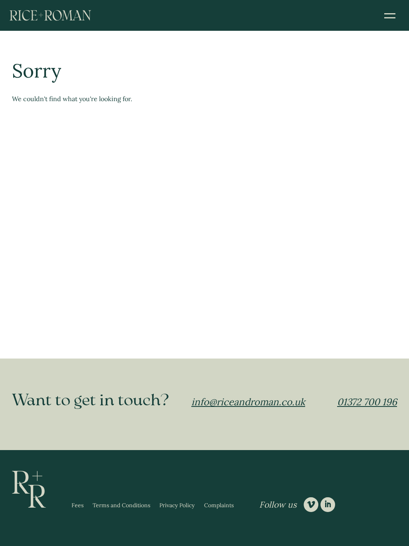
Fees (77, 505)
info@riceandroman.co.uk (248, 402)
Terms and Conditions (121, 505)
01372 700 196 (367, 402)
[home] (50, 15)
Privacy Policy (177, 505)
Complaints (219, 505)
